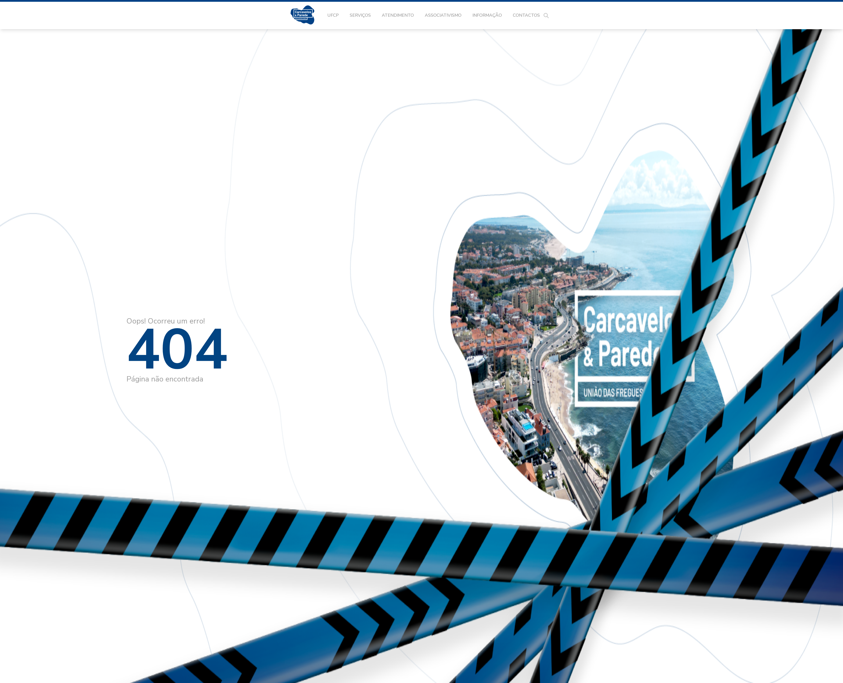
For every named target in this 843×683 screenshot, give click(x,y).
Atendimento (398, 15)
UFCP (333, 15)
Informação (487, 15)
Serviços (360, 15)
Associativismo (443, 15)
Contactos (526, 15)
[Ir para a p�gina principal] (307, 16)
